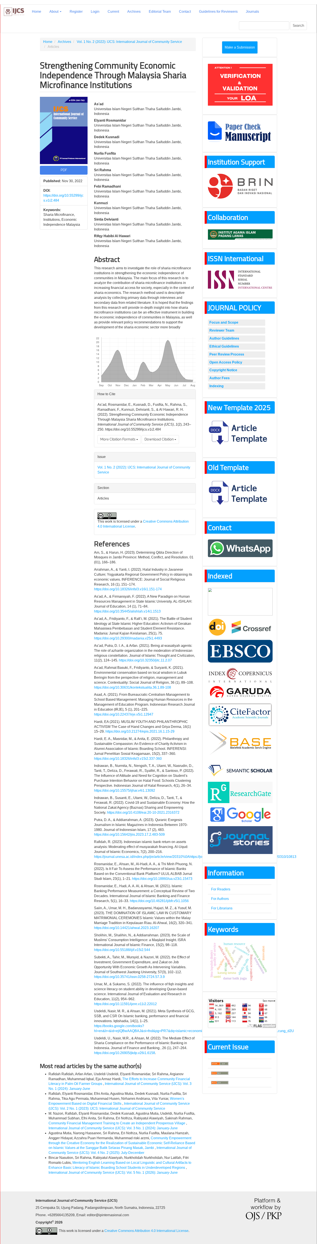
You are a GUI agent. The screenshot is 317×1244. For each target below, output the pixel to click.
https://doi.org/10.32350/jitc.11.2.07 (145, 660)
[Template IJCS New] (240, 434)
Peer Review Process (226, 354)
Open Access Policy (225, 362)
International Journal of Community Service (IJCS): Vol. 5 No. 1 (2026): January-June (113, 1172)
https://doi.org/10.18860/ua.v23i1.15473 (162, 879)
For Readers (220, 889)
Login (95, 11)
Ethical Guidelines (224, 346)
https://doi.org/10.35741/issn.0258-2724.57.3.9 (129, 977)
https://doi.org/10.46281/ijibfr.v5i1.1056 (159, 901)
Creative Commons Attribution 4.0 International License (146, 1231)
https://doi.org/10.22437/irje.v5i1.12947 (123, 714)
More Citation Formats (118, 439)
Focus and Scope (223, 322)
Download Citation (159, 439)
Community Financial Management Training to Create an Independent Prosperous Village (117, 1123)
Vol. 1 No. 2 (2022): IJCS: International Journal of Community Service (129, 42)
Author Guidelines (224, 338)
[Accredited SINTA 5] (240, 601)
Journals (252, 11)
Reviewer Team (221, 330)
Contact (185, 11)
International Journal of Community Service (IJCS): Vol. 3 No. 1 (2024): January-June (113, 1128)
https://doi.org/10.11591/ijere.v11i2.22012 (125, 1004)
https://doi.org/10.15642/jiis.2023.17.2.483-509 (129, 834)
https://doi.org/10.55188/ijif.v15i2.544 (122, 950)
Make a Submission (240, 47)
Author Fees (219, 378)
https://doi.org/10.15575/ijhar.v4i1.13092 (124, 790)
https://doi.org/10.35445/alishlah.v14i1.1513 (127, 611)
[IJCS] (240, 651)
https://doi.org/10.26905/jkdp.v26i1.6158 (124, 1053)
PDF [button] (64, 170)
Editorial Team (160, 11)
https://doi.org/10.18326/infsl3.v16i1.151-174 (128, 589)
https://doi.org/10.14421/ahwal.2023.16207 (126, 928)
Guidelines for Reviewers (218, 11)
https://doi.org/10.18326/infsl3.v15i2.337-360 (128, 758)
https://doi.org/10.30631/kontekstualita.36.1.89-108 (132, 687)
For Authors (220, 899)
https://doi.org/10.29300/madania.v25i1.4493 (128, 638)
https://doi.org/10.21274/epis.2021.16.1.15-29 (139, 731)
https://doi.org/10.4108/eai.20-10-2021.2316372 (143, 812)
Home (36, 11)
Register (76, 11)
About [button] (54, 11)
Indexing (216, 386)
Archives (134, 11)
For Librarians (221, 908)
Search (298, 26)
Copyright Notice (223, 370)
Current (113, 11)
